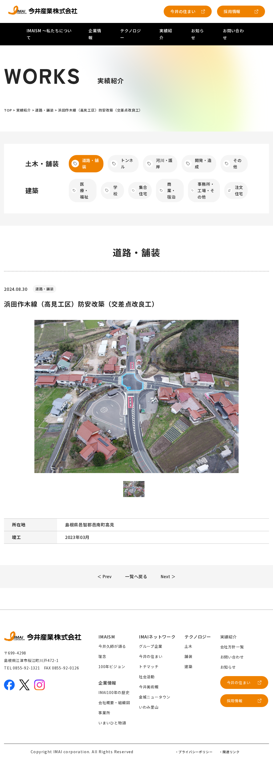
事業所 (104, 712)
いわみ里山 (149, 707)
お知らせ (228, 667)
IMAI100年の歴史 (114, 692)
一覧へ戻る (136, 576)
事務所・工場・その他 (206, 190)
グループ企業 (150, 646)
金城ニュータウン (154, 697)
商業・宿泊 (171, 190)
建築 (188, 666)
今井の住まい (183, 11)
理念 (102, 656)
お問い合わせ (232, 657)
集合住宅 (143, 190)
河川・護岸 (164, 163)
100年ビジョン (111, 666)
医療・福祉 (84, 190)
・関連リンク (229, 751)
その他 (237, 163)
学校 (115, 190)
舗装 (188, 656)
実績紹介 (228, 637)
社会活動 (147, 676)
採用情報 (232, 11)
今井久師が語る (112, 646)
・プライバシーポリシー (194, 751)
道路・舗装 (90, 163)
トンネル (127, 163)
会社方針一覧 (232, 646)
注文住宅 (239, 190)
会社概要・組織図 (114, 702)
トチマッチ (149, 666)
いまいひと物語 (112, 722)
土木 (188, 646)
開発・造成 (203, 163)
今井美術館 (149, 686)
